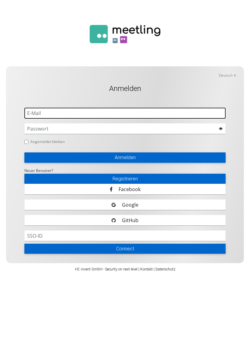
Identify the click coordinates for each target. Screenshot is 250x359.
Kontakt (146, 269)
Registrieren (125, 179)
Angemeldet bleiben (47, 141)
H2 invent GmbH (88, 269)
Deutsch (226, 75)
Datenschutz (165, 269)
